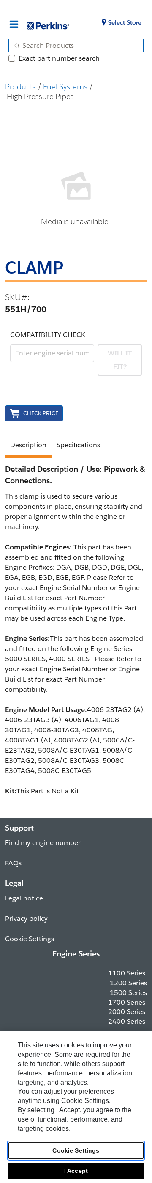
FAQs (13, 863)
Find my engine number (43, 842)
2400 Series (126, 1021)
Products (20, 86)
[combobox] (72, 45)
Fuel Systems (65, 86)
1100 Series (126, 973)
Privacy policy (26, 918)
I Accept (76, 1170)
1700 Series (126, 1002)
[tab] (28, 446)
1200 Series (128, 982)
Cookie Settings (75, 1150)
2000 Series (126, 1011)
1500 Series (128, 992)
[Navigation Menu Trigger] (13, 24)
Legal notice (24, 898)
